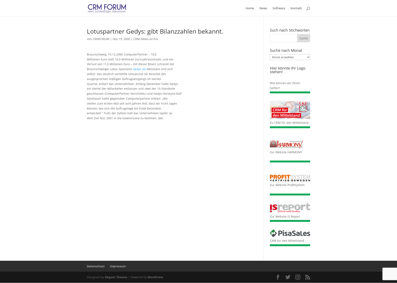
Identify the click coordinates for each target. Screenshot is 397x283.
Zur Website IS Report (285, 216)
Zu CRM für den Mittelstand (289, 123)
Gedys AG (139, 69)
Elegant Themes (116, 277)
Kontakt (296, 8)
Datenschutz (96, 266)
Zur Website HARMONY (286, 152)
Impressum (118, 266)
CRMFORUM (101, 39)
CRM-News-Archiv (145, 39)
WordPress (155, 277)
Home (250, 8)
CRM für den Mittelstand (287, 241)
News (263, 8)
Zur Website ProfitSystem (287, 185)
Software (279, 8)
